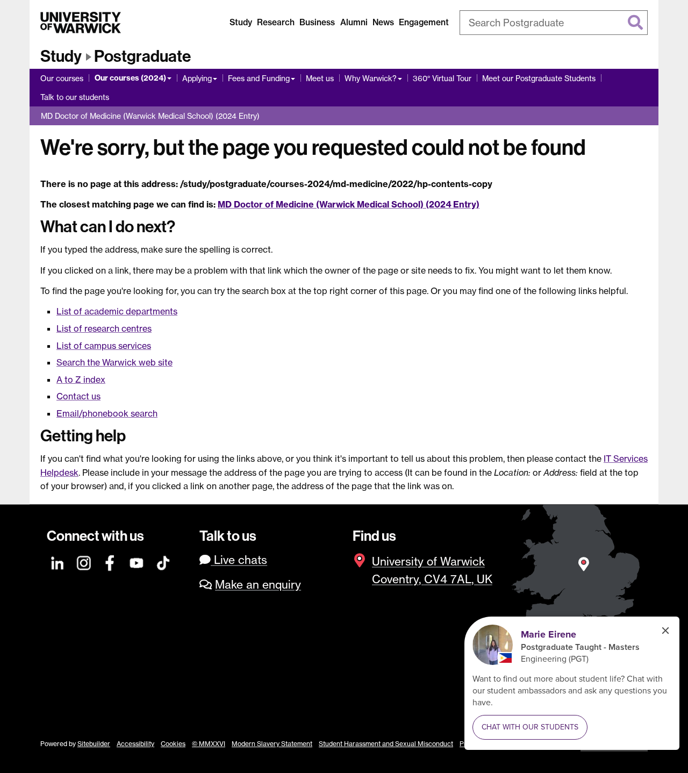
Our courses (61, 78)
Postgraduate (142, 56)
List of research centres (104, 328)
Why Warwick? (371, 78)
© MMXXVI (208, 744)
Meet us (320, 78)
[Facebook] (110, 561)
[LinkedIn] (58, 561)
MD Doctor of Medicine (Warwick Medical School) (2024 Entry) (150, 115)
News (383, 22)
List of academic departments (116, 311)
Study (241, 22)
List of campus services (103, 345)
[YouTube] (137, 561)
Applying (197, 78)
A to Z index (80, 379)
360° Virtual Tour (442, 78)
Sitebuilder (93, 744)
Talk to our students (74, 97)
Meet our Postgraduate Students (539, 78)
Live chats (239, 560)
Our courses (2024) (130, 78)
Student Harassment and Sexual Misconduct (386, 744)
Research (276, 22)
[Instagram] (84, 561)
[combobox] (554, 22)
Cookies (173, 744)
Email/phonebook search (106, 413)
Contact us (78, 396)
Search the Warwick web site (114, 362)
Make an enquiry (258, 584)
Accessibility (135, 744)
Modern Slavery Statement (272, 744)
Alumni (354, 22)
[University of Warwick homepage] (80, 22)
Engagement (424, 22)
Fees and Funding (259, 78)
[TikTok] (163, 561)
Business (317, 22)
